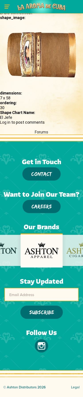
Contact (41, 174)
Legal (75, 387)
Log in (5, 122)
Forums (41, 132)
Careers (41, 206)
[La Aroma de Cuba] (41, 6)
